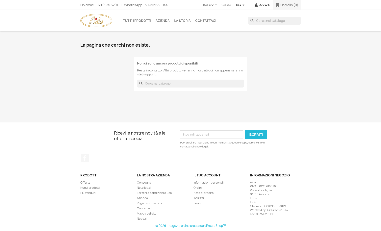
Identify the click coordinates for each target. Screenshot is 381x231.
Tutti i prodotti (137, 20)
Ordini (197, 188)
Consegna (144, 182)
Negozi (141, 218)
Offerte (85, 182)
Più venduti (87, 193)
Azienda (163, 20)
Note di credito (203, 193)
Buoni (197, 203)
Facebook (85, 158)
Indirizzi (198, 198)
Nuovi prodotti (90, 188)
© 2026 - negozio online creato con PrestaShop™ (190, 226)
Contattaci (205, 20)
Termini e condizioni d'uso (154, 193)
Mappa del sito (147, 213)
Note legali (144, 188)
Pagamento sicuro (149, 203)
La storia (182, 20)
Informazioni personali (208, 182)
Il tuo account (206, 175)
